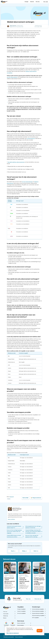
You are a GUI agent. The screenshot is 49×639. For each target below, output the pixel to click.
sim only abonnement (12, 77)
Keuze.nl (12, 496)
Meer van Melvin (11, 519)
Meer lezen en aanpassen (13, 633)
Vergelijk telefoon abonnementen (16, 162)
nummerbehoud (31, 138)
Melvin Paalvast (13, 25)
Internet (32, 1)
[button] (45, 2)
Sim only (38, 1)
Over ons (28, 598)
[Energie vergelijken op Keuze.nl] (4, 2)
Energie (26, 1)
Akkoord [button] (39, 630)
